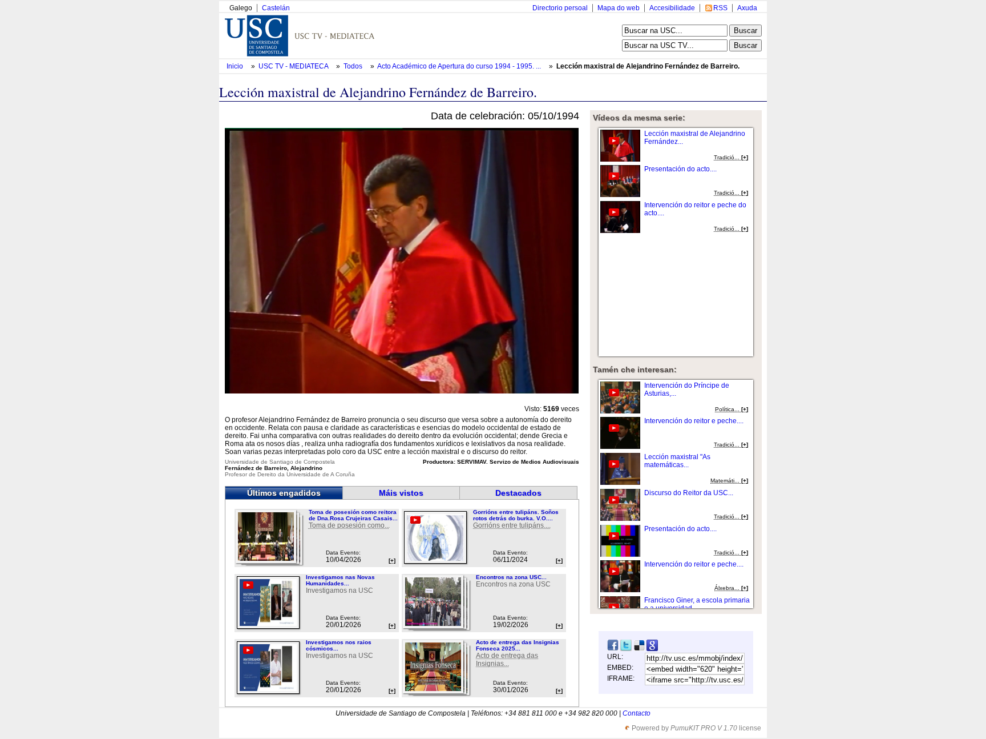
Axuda (747, 8)
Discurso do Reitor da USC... (688, 493)
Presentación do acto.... (680, 169)
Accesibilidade (672, 8)
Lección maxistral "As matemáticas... (677, 461)
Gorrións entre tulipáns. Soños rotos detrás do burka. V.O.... (516, 515)
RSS (720, 8)
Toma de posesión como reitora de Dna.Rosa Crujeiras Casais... (353, 515)
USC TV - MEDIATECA (294, 66)
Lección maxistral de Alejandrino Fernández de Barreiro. (648, 66)
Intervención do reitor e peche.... (693, 421)
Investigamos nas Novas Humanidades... (340, 580)
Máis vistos (401, 492)
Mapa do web (618, 8)
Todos (354, 66)
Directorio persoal (560, 8)
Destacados (518, 492)
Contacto (636, 713)
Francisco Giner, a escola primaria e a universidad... (697, 604)
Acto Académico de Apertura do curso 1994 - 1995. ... (459, 66)
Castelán (276, 8)
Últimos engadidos (284, 492)
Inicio (236, 66)
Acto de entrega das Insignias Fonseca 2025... (517, 645)
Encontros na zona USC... (511, 577)
